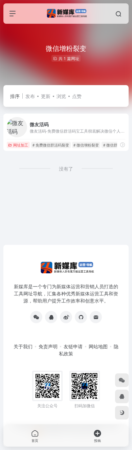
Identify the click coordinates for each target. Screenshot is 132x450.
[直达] (122, 145)
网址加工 (20, 145)
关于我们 (23, 346)
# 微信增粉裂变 (86, 145)
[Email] (96, 317)
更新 (45, 96)
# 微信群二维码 (116, 145)
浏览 (61, 96)
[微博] (66, 317)
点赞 (77, 96)
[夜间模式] (122, 412)
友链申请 (73, 346)
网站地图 (98, 346)
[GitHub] (81, 317)
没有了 (66, 168)
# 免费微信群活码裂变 (50, 145)
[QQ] (51, 317)
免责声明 (48, 346)
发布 (30, 96)
